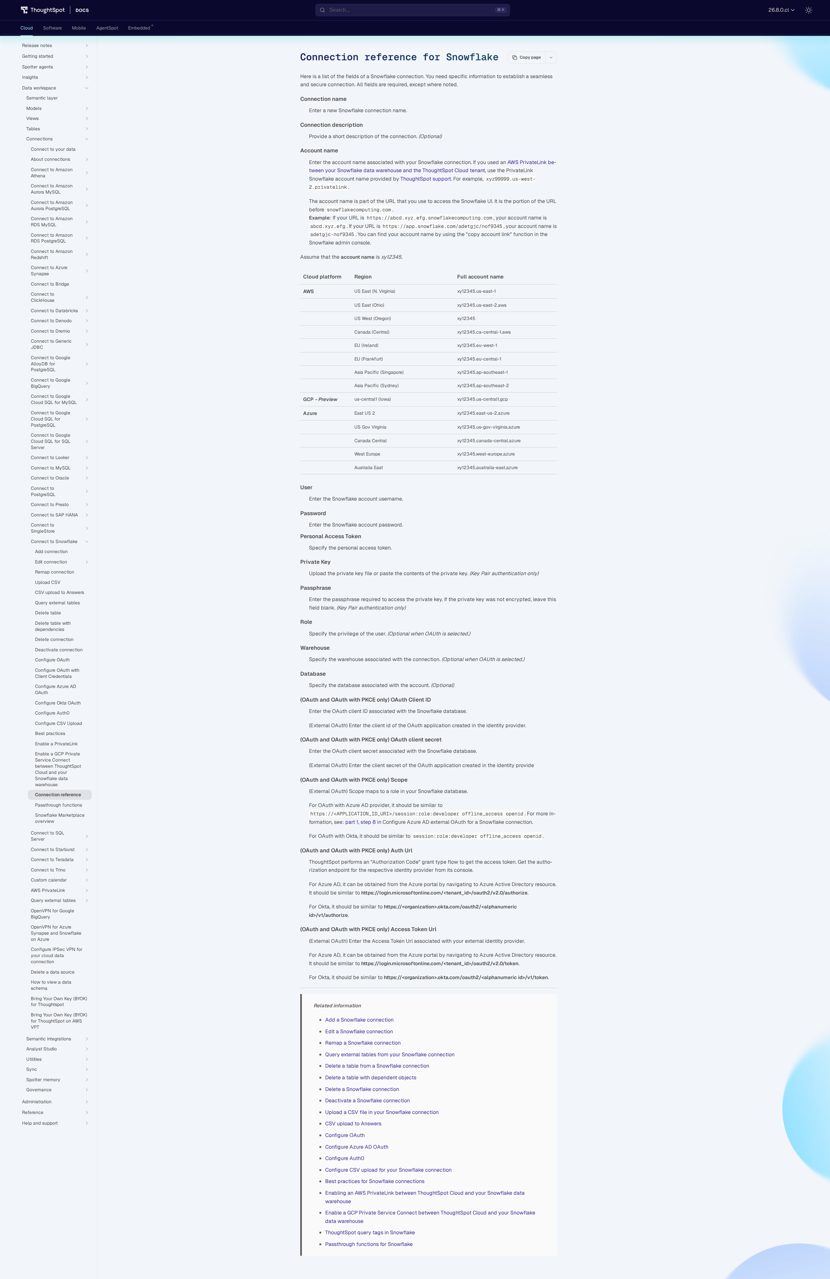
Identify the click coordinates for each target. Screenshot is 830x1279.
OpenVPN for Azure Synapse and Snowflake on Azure (56, 933)
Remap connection (54, 572)
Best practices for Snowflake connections (374, 1181)
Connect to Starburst (53, 849)
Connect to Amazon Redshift (52, 254)
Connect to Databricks (54, 311)
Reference (32, 1112)
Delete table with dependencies (53, 626)
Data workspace (39, 88)
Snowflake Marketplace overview (60, 818)
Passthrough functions (58, 805)
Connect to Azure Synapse (49, 271)
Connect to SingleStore (43, 528)
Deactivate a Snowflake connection (367, 1100)
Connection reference (58, 795)
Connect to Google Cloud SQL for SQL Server (50, 441)
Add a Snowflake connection (359, 1019)
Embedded (139, 28)
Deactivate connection (59, 650)
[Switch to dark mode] (808, 10)
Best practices (50, 733)
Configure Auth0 (344, 1158)
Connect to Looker (50, 457)
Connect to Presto (50, 504)
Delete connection (54, 639)
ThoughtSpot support (425, 178)
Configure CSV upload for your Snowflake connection (388, 1169)
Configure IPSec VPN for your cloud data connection (56, 955)
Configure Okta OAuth (58, 703)
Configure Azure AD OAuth (356, 1146)
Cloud (26, 28)
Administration (37, 1102)
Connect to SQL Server (47, 836)
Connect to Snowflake (54, 541)
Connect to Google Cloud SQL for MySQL (54, 399)
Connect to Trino (48, 870)
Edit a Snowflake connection (359, 1031)
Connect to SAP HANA (54, 515)
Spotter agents (37, 67)
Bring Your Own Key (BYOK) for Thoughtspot (59, 1002)
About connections (50, 159)
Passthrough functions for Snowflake (369, 1244)
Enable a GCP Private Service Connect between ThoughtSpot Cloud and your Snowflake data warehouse (58, 769)
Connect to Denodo (51, 321)
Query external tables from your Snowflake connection (390, 1054)
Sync (31, 1069)
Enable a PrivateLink (56, 744)
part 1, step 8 (360, 822)
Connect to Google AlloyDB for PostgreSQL (50, 364)
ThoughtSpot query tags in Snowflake (370, 1232)
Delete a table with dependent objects (370, 1077)
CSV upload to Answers (353, 1123)
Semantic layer (42, 98)
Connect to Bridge (50, 284)
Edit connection (51, 562)
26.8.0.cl (778, 9)
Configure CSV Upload (58, 723)
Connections (39, 139)
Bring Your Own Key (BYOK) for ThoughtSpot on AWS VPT (59, 1021)
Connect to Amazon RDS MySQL (52, 222)
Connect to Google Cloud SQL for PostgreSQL (50, 419)
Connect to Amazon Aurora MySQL (52, 189)
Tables (33, 129)
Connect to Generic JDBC (51, 344)
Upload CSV (47, 582)
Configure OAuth (345, 1135)
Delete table (48, 613)
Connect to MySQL (51, 468)
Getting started (37, 56)
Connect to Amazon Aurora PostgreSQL (52, 205)
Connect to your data (53, 149)
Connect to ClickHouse (42, 297)
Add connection (51, 551)
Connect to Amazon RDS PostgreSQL (52, 238)
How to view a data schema (51, 985)
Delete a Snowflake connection (362, 1089)
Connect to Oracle (50, 478)
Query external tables (57, 603)
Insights (30, 77)
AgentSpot (107, 28)
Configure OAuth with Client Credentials (57, 673)
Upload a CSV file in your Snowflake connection (382, 1112)
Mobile (79, 28)
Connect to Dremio (50, 331)
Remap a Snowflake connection (363, 1042)
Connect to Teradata (52, 859)
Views (32, 118)
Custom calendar (49, 880)
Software (52, 28)
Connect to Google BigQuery (50, 383)
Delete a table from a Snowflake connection (377, 1065)
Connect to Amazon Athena (52, 173)
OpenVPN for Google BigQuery (52, 914)
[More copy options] (551, 57)
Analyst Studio (41, 1049)
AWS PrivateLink (48, 890)
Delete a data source (53, 972)
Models (34, 108)
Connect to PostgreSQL (43, 491)
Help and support (40, 1123)
